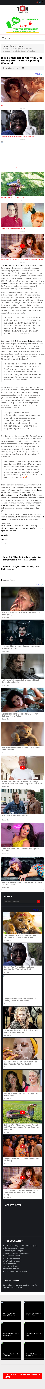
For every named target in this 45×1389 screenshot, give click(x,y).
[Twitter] (40, 2)
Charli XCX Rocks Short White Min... (33, 1354)
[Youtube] (38, 2)
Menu (7, 38)
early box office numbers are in (18, 265)
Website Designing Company (13, 1251)
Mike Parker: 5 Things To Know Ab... (33, 1314)
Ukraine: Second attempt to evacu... (9, 1314)
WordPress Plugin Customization (15, 1271)
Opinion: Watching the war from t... (11, 1354)
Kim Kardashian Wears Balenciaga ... (11, 1334)
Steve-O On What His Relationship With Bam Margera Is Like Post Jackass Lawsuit (22, 558)
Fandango (37, 490)
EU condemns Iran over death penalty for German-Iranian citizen (20, 1286)
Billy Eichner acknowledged (22, 341)
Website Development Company (14, 1248)
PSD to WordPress (9, 1263)
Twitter (29, 297)
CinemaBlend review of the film (14, 495)
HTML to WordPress (10, 1266)
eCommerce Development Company (16, 1253)
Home (5, 46)
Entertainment (16, 46)
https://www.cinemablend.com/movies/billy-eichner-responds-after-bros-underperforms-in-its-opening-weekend (22, 528)
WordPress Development (12, 1258)
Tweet (18, 392)
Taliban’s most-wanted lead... (33, 1334)
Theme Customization (11, 1269)
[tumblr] (43, 2)
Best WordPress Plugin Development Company (20, 1245)
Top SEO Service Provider (12, 1256)
